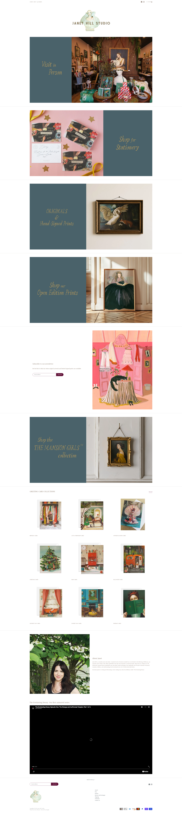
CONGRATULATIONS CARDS (119, 536)
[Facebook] (141, 2)
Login (31, 2)
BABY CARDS (74, 579)
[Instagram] (144, 2)
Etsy (96, 792)
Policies (96, 793)
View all (150, 492)
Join (35, 2)
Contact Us (97, 800)
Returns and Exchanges (100, 795)
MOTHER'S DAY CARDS (35, 623)
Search (96, 790)
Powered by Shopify (45, 810)
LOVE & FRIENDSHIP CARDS (78, 536)
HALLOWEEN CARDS (118, 579)
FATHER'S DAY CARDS (76, 623)
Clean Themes (37, 810)
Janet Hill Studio (40, 808)
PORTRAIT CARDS (117, 623)
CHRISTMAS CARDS (34, 579)
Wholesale (97, 799)
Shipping (97, 797)
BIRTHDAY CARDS (34, 536)
